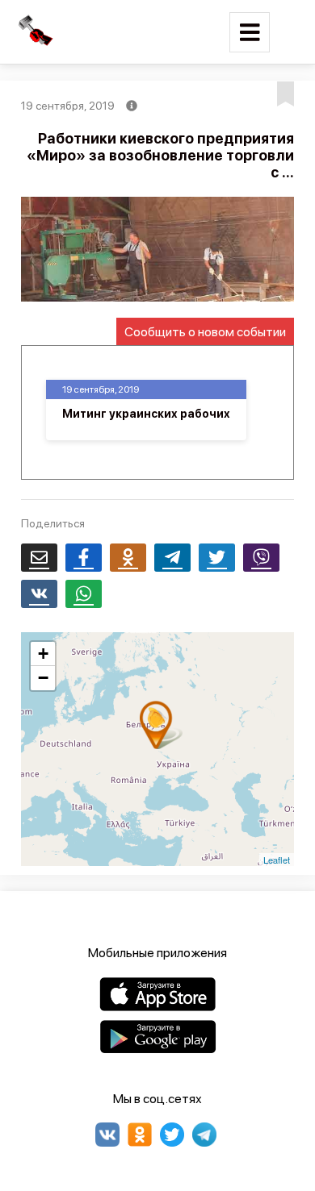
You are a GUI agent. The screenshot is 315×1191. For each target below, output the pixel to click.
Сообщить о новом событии (205, 331)
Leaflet (276, 859)
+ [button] (43, 653)
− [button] (43, 678)
